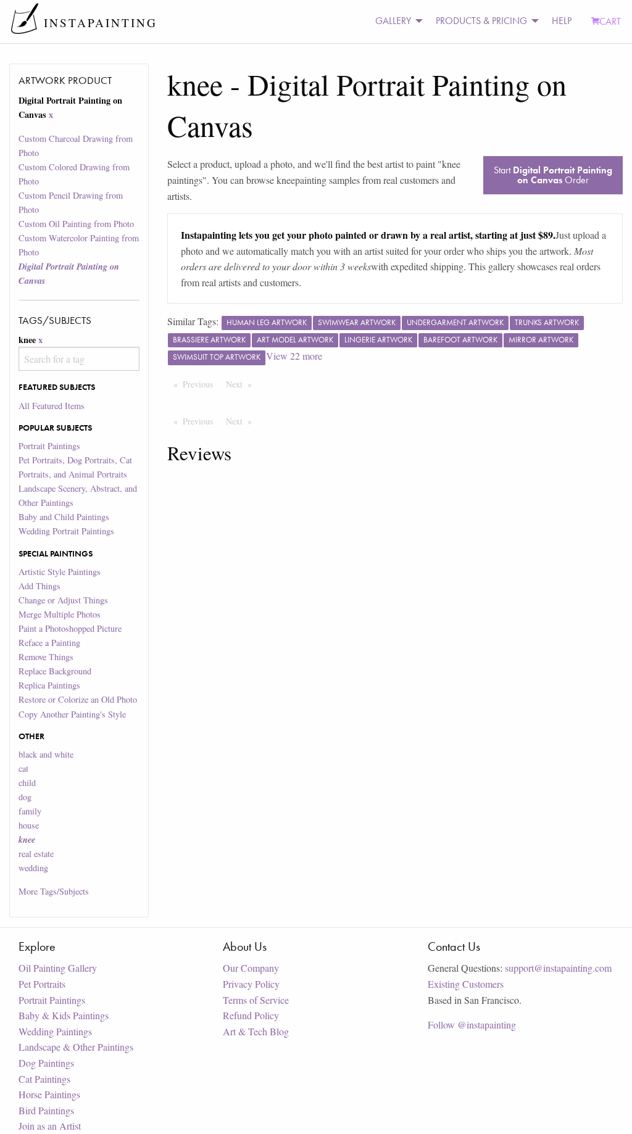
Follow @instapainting (472, 1024)
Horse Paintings (49, 1094)
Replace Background (55, 671)
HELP (562, 20)
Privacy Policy (251, 983)
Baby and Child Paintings (64, 517)
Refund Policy (251, 1015)
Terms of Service (256, 999)
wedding (33, 868)
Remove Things (46, 657)
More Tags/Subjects (54, 891)
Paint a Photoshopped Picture (70, 628)
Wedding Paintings (55, 1031)
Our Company (251, 967)
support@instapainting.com (558, 967)
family (30, 811)
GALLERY (393, 20)
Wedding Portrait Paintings (66, 531)
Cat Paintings (44, 1078)
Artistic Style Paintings (60, 571)
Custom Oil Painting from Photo (76, 224)
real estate (36, 853)
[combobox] (79, 359)
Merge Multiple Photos (60, 614)
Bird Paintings (46, 1110)
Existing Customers (466, 983)
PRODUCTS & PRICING (481, 20)
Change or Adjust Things (63, 600)
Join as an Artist (50, 1125)
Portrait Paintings (49, 446)
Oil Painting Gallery (58, 967)
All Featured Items (52, 406)
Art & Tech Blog (256, 1031)
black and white (46, 754)
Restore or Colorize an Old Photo (78, 699)
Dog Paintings (46, 1062)
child (27, 782)
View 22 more (294, 355)
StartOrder (553, 174)
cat (23, 768)
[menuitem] (395, 21)
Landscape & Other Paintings (76, 1046)
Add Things (39, 586)
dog (25, 797)
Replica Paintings (49, 685)
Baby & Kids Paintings (64, 1015)
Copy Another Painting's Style (72, 714)
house (29, 825)
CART (610, 21)
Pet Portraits (42, 983)
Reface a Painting (49, 642)
